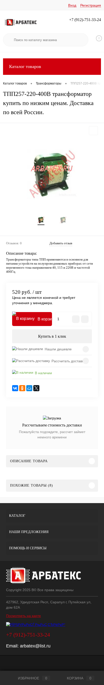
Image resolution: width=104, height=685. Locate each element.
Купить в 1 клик (52, 336)
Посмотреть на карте (23, 616)
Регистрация (90, 5)
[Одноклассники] (22, 388)
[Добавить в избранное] (93, 130)
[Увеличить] (52, 174)
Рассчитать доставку (68, 361)
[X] (36, 388)
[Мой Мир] (29, 388)
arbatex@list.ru (35, 645)
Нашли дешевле (58, 349)
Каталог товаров (25, 66)
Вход (72, 5)
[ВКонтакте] (15, 388)
